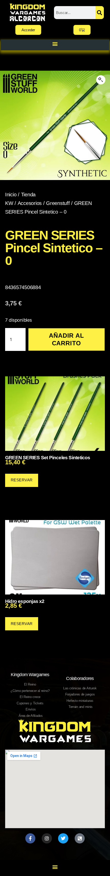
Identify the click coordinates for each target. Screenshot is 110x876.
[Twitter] (63, 838)
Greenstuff (58, 203)
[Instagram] (47, 838)
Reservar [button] (22, 480)
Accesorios (30, 203)
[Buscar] (99, 12)
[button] (55, 43)
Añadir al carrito (66, 339)
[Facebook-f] (30, 838)
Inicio (10, 194)
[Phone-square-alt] (80, 838)
